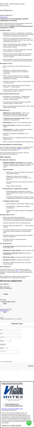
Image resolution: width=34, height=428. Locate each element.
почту (17, 270)
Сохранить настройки (15, 425)
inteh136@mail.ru (4, 310)
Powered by (12, 408)
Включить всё (5, 425)
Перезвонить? (4, 17)
